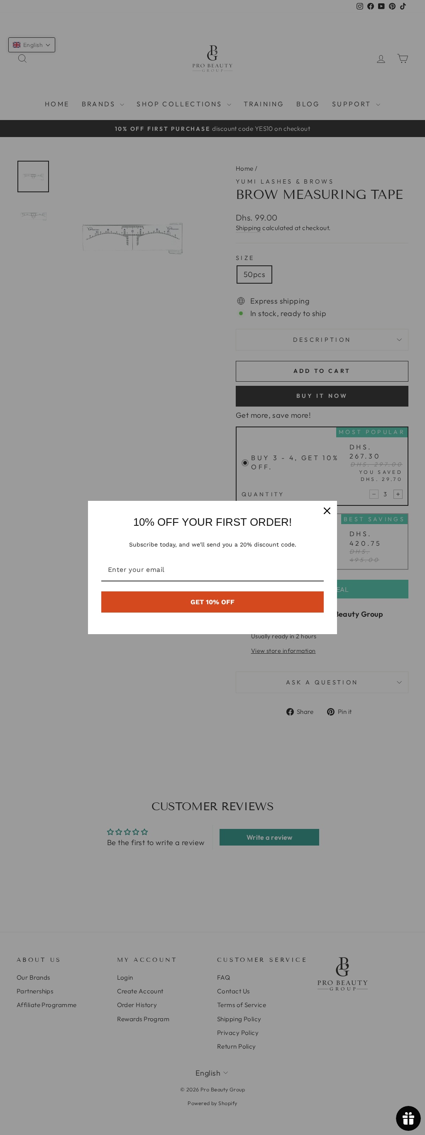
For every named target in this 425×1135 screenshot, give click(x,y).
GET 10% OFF (212, 602)
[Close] (327, 511)
